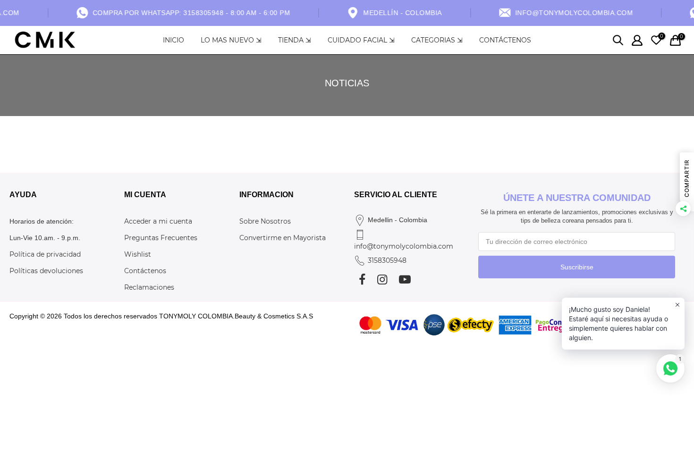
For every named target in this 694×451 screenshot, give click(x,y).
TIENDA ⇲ (294, 40)
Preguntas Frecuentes (160, 238)
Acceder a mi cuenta (158, 221)
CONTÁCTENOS (505, 40)
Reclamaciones (149, 287)
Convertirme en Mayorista (282, 238)
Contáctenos (145, 271)
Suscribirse (576, 267)
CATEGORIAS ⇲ (437, 40)
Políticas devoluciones (46, 271)
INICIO (173, 40)
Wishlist (137, 254)
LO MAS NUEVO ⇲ (231, 40)
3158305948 (387, 260)
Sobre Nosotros (265, 221)
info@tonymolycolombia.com (403, 246)
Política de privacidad (45, 254)
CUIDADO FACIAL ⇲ (361, 40)
